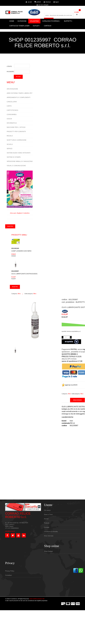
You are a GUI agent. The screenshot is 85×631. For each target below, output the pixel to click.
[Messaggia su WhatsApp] (80, 570)
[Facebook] (75, 570)
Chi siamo (47, 510)
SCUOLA (10, 144)
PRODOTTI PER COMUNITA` (16, 131)
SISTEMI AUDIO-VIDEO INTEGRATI (18, 153)
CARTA (9, 106)
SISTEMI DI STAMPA (14, 157)
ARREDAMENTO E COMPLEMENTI (18, 97)
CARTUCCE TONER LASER (19, 26)
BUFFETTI (67, 21)
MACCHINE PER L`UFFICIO (16, 127)
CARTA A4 (47, 26)
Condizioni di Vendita (51, 531)
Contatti (46, 527)
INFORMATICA (12, 123)
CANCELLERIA (12, 101)
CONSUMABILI (12, 114)
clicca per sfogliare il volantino (20, 213)
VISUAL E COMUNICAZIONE (16, 165)
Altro (19, 293)
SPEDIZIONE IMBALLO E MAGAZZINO (20, 161)
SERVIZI (9, 148)
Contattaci (8, 575)
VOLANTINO (34, 21)
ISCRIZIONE (22, 21)
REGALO (10, 136)
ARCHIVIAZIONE (12, 89)
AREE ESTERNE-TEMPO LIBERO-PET (19, 93)
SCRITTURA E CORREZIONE (16, 140)
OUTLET (36, 26)
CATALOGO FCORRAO (50, 21)
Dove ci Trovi (48, 514)
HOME (11, 21)
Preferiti (46, 523)
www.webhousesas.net (36, 599)
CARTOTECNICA (12, 110)
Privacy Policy (9, 571)
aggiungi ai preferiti (71, 385)
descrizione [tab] (77, 400)
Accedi (46, 519)
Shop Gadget (48, 551)
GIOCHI (9, 119)
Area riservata (48, 536)
